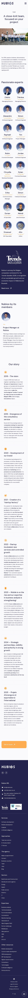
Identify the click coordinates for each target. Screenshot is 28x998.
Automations (5, 915)
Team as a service (6, 840)
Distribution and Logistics (8, 882)
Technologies (5, 965)
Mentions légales (14, 986)
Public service (5, 890)
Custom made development (9, 951)
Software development (7, 822)
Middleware (4, 929)
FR (13, 993)
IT (1, 895)
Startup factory (5, 970)
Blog (2, 869)
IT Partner (4, 845)
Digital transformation (7, 959)
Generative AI (5, 920)
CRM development (6, 954)
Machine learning (6, 918)
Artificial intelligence (6, 830)
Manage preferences (14, 989)
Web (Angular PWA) (6, 923)
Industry (3, 892)
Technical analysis (6, 910)
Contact (3, 858)
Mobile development (7, 824)
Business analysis (6, 907)
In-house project (6, 843)
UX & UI (3, 939)
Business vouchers (6, 861)
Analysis (3, 827)
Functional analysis (6, 912)
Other (3, 898)
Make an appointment (7, 855)
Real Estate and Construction (9, 879)
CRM (2, 934)
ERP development (6, 957)
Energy (3, 884)
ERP (2, 937)
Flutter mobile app (6, 926)
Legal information (14, 984)
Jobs (2, 866)
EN (15, 993)
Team (2, 863)
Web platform (5, 931)
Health (3, 887)
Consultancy (4, 962)
